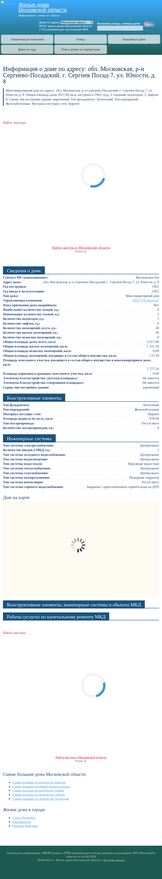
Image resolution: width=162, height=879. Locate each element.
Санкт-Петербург (24, 817)
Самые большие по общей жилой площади (41, 786)
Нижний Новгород (25, 826)
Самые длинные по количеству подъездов (40, 799)
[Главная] (8, 2)
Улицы (80, 39)
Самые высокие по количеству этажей (38, 790)
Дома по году (27, 49)
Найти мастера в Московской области (81, 247)
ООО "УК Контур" (146, 300)
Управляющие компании (27, 39)
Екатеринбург (21, 822)
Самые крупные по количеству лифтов (38, 794)
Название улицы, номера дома (118, 23)
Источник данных (114, 860)
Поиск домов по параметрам (80, 49)
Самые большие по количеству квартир (39, 782)
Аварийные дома (133, 39)
